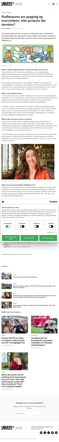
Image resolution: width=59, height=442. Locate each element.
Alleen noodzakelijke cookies (10, 238)
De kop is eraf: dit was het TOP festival (25, 277)
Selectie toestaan (29, 238)
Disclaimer (15, 438)
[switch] (22, 226)
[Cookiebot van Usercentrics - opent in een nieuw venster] (50, 202)
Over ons (8, 438)
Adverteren (22, 438)
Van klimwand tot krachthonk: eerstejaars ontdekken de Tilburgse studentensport (42, 341)
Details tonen (50, 232)
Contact (34, 438)
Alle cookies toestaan (48, 238)
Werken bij (28, 438)
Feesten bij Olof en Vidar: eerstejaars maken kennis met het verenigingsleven (13, 340)
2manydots (54, 439)
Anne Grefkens (6, 28)
